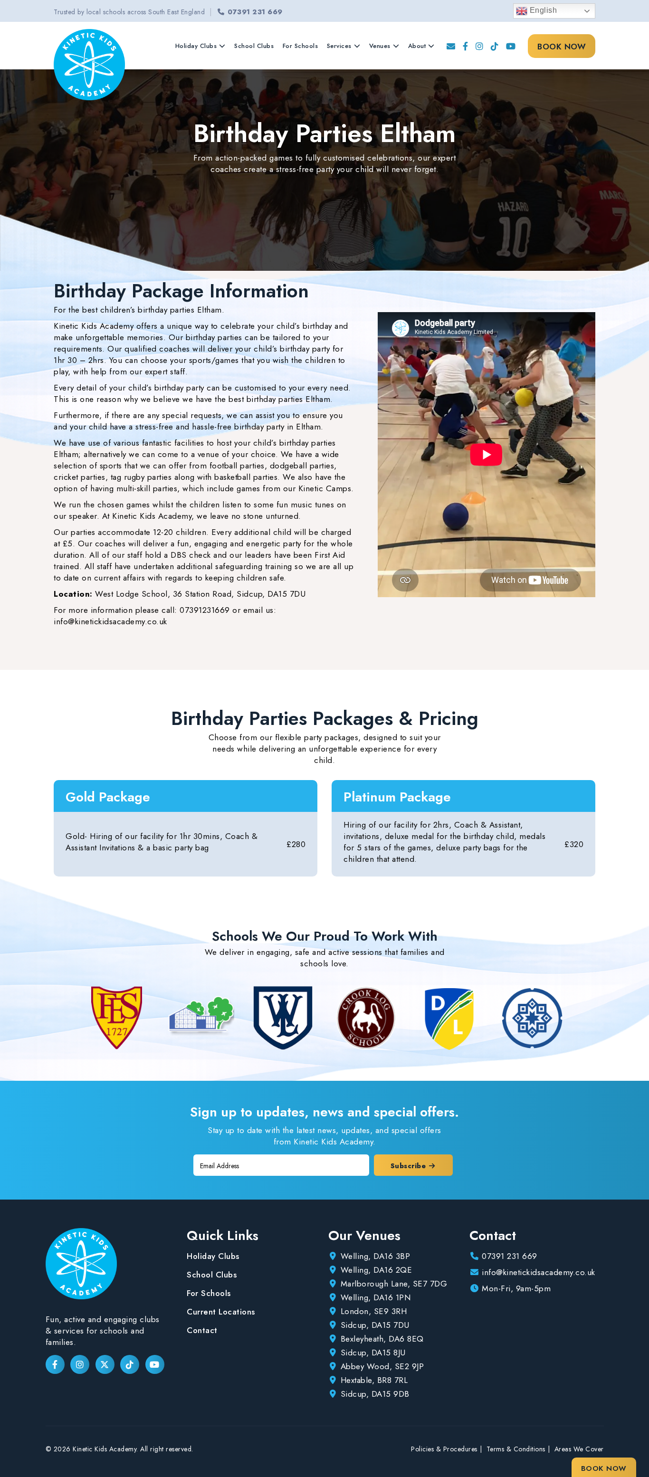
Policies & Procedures (444, 1449)
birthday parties (214, 337)
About (417, 45)
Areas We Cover (579, 1449)
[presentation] (70, 1017)
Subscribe (409, 1166)
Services (339, 45)
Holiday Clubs (196, 45)
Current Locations (221, 1311)
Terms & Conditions (516, 1449)
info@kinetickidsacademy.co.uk (110, 621)
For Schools (300, 45)
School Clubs (254, 45)
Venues (380, 45)
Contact (202, 1330)
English (542, 10)
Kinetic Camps (325, 488)
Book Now (561, 46)
